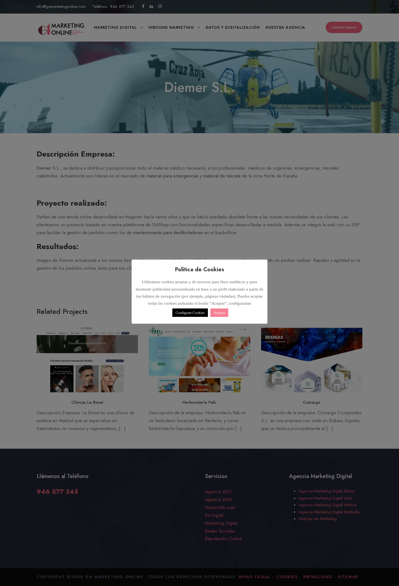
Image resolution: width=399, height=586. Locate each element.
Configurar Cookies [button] (190, 313)
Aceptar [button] (219, 313)
